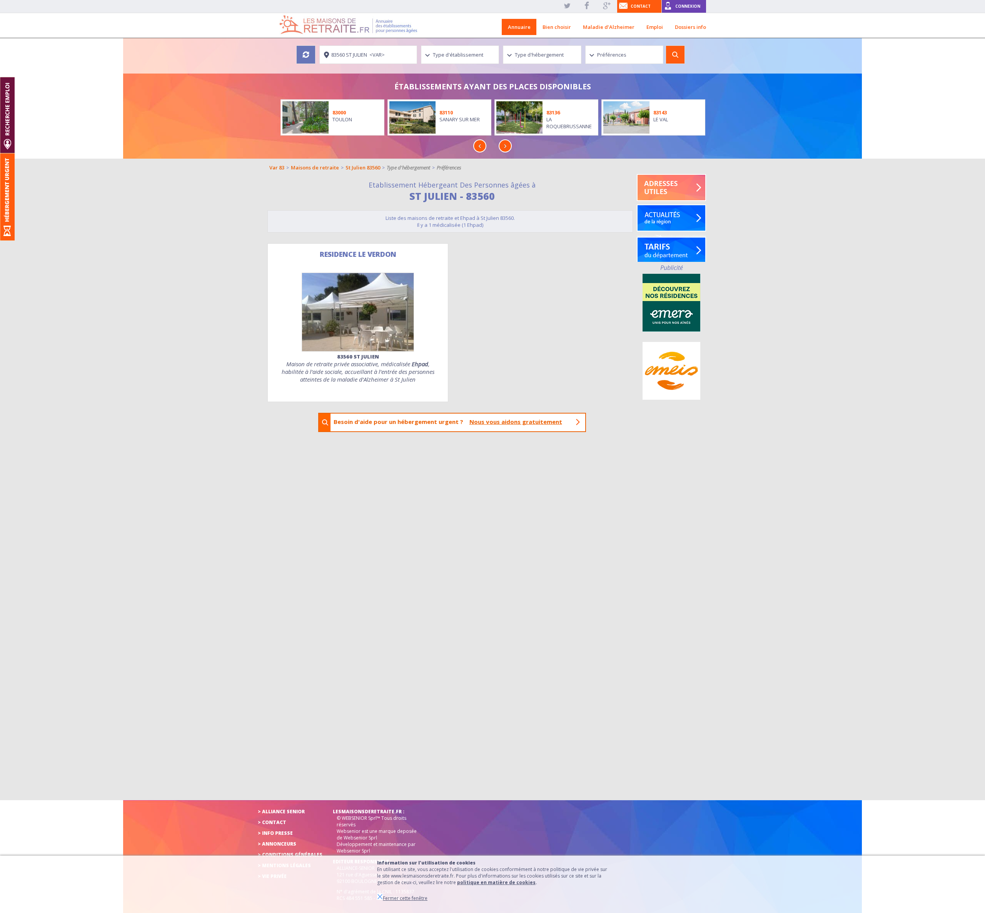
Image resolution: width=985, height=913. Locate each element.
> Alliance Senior (281, 811)
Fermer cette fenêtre (405, 898)
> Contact (272, 822)
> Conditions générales (290, 854)
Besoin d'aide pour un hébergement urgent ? (448, 422)
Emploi (654, 26)
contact (641, 6)
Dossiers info (690, 26)
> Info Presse (275, 833)
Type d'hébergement (408, 167)
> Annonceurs (277, 844)
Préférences (449, 167)
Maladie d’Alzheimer (608, 26)
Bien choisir (557, 26)
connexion (687, 6)
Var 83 (276, 167)
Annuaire (519, 26)
